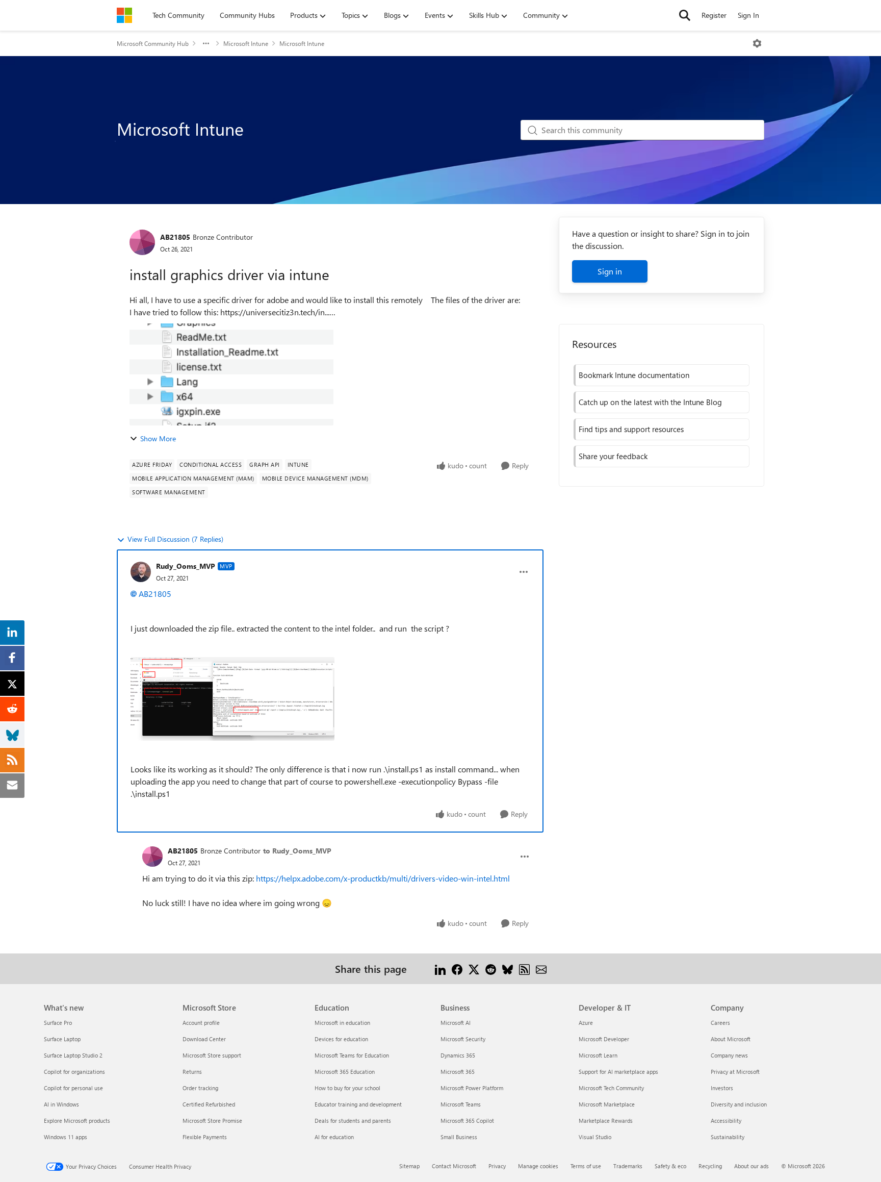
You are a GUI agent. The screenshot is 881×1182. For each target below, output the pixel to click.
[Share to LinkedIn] (440, 968)
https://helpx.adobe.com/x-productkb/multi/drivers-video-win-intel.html (383, 878)
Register (714, 15)
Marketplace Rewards (606, 1120)
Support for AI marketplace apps (618, 1071)
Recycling (710, 1166)
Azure (586, 1022)
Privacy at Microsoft (735, 1071)
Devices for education (341, 1039)
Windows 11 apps (65, 1137)
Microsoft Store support (212, 1055)
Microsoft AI (455, 1022)
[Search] (685, 15)
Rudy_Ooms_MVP (185, 566)
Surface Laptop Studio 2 (73, 1055)
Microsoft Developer (604, 1039)
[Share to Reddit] (490, 968)
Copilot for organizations (74, 1071)
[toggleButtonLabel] (757, 43)
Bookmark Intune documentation (634, 375)
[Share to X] (474, 968)
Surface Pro (58, 1022)
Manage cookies (538, 1166)
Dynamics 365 (457, 1055)
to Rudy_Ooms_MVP (297, 851)
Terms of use (586, 1166)
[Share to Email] (541, 968)
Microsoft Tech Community (611, 1088)
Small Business (458, 1137)
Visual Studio (595, 1137)
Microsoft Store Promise (212, 1120)
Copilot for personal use (73, 1088)
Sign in (610, 271)
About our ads (751, 1166)
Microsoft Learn (598, 1055)
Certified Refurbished (209, 1104)
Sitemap (409, 1166)
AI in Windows (61, 1104)
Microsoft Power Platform (471, 1088)
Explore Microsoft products (77, 1120)
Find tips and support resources (631, 429)
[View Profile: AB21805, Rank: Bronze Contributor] (142, 242)
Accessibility (726, 1120)
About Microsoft (730, 1039)
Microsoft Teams (460, 1104)
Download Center (204, 1039)
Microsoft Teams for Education (352, 1055)
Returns (192, 1071)
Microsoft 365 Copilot (467, 1120)
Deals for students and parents (353, 1120)
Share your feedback (613, 456)
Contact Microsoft (454, 1166)
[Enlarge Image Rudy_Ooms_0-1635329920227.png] (232, 699)
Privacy (497, 1166)
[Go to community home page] (124, 15)
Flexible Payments (205, 1137)
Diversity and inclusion (739, 1104)
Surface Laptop (62, 1039)
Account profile (201, 1022)
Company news (729, 1055)
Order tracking (200, 1088)
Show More (158, 438)
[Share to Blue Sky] (507, 968)
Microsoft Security (462, 1039)
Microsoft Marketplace (607, 1104)
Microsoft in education (342, 1022)
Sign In (748, 15)
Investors (722, 1088)
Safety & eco (670, 1166)
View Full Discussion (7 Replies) (175, 539)
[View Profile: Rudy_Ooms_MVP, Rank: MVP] (141, 572)
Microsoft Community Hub (153, 43)
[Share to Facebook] (457, 968)
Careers (720, 1022)
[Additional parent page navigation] (206, 43)
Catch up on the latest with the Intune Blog (650, 402)
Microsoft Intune (245, 43)
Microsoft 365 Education (345, 1071)
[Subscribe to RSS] (524, 968)
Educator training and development (358, 1104)
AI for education (334, 1137)
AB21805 (175, 237)
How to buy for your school (347, 1088)
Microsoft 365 (457, 1071)
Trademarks (627, 1166)
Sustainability (727, 1137)
